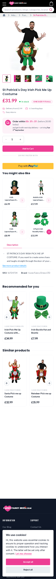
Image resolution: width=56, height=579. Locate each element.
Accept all (28, 562)
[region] (28, 46)
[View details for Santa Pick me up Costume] (15, 371)
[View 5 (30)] (49, 78)
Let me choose (24, 553)
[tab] (12, 244)
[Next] (49, 317)
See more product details (14, 265)
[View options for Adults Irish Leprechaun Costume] (48, 200)
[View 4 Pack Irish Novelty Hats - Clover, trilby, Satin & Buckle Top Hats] (41, 219)
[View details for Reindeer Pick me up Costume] (41, 371)
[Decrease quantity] (6, 139)
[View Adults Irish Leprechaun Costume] (41, 187)
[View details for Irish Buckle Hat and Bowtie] (41, 307)
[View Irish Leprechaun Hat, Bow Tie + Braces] (14, 219)
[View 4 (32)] (39, 78)
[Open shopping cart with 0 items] (51, 3)
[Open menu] (4, 4)
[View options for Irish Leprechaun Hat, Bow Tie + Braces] (22, 232)
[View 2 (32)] (17, 78)
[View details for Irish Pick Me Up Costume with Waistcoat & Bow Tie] (15, 307)
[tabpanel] (28, 258)
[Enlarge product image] (28, 45)
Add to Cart (28, 148)
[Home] (4, 15)
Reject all (28, 569)
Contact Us (35, 527)
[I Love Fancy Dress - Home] (20, 4)
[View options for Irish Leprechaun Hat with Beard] (22, 200)
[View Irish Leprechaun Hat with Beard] (14, 187)
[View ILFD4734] (6, 78)
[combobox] (28, 9)
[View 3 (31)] (28, 78)
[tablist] (28, 245)
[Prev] (6, 317)
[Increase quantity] (20, 139)
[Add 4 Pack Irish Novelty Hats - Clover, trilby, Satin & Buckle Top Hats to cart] (49, 231)
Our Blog (6, 527)
